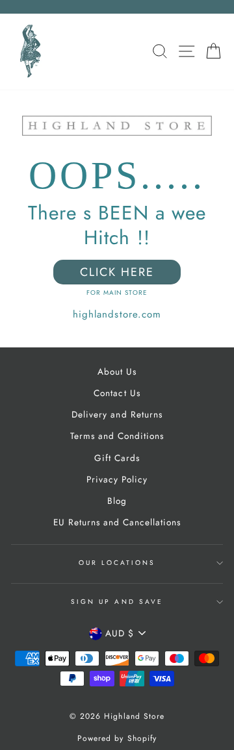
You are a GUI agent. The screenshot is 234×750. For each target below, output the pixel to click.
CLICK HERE (117, 272)
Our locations (117, 563)
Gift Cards (117, 457)
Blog (117, 500)
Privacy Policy (117, 479)
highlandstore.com (117, 314)
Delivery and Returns (117, 414)
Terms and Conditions (117, 435)
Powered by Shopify (116, 738)
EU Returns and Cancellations (117, 522)
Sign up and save (117, 601)
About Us (117, 371)
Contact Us (117, 392)
